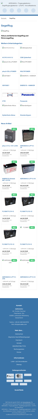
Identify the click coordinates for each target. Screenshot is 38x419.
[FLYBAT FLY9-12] (10, 201)
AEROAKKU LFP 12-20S (9, 278)
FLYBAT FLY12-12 (26, 211)
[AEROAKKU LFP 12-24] (28, 135)
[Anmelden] (19, 10)
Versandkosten (5, 155)
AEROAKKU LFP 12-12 (27, 277)
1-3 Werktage (12, 150)
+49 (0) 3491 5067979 (22, 322)
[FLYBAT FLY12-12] (28, 201)
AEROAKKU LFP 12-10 (28, 179)
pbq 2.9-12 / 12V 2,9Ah (10, 146)
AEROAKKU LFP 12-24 (27, 146)
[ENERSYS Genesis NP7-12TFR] (10, 168)
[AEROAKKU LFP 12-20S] (10, 267)
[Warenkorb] (26, 10)
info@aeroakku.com (21, 324)
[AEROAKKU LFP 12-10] (28, 168)
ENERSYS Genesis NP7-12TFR (8, 179)
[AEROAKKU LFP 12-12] (28, 267)
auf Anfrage (12, 281)
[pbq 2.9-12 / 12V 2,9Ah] (10, 135)
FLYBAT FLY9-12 (8, 211)
